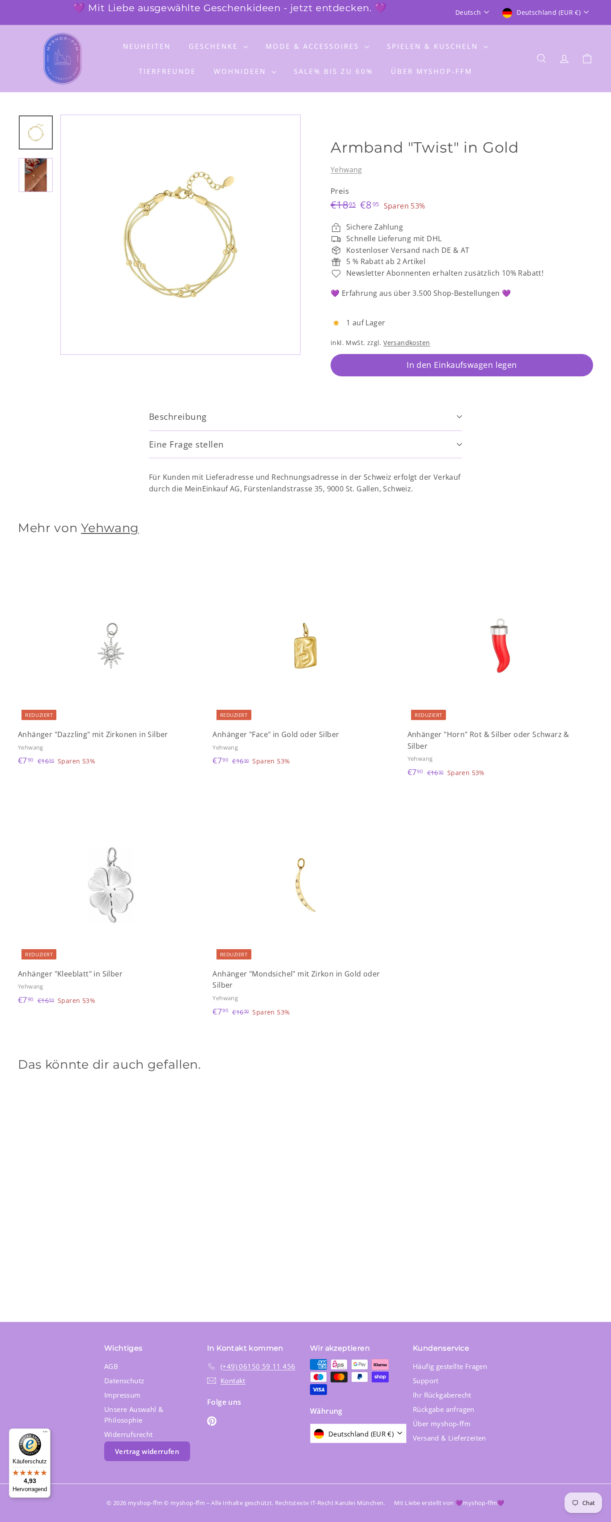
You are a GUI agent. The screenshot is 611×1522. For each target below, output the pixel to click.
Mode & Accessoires (314, 46)
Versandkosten (406, 342)
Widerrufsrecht (128, 1434)
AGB (111, 1366)
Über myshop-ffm (431, 71)
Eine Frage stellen (186, 444)
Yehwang (346, 170)
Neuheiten (147, 46)
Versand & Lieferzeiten (449, 1437)
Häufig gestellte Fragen (450, 1366)
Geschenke (215, 46)
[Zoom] (180, 234)
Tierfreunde (167, 71)
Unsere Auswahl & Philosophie (133, 1414)
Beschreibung (178, 416)
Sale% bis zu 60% (333, 71)
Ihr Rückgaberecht (442, 1394)
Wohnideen (241, 71)
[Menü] (45, 1433)
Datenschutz (124, 1380)
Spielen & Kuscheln (434, 46)
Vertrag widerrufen (147, 1451)
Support (426, 1380)
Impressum (122, 1394)
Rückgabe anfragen (444, 1409)
